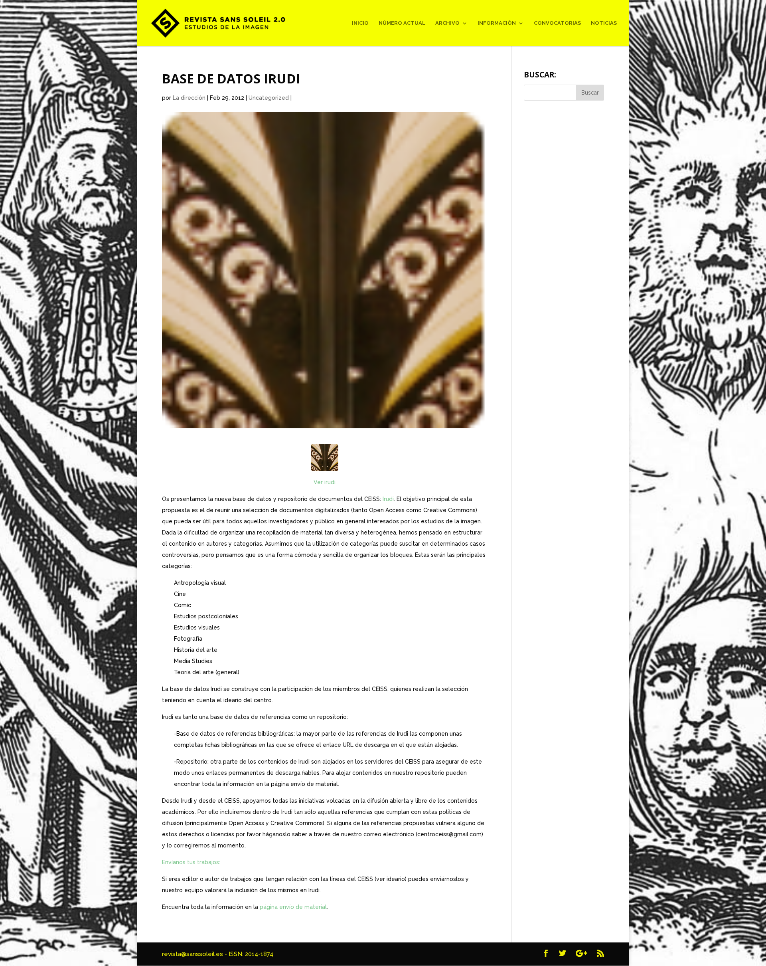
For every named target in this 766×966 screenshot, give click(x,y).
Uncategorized (269, 98)
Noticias (604, 23)
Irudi (388, 499)
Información (497, 23)
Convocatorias (557, 23)
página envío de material (293, 907)
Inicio (360, 23)
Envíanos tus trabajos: (191, 862)
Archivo (447, 23)
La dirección (189, 98)
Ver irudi (325, 482)
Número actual (402, 23)
